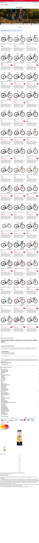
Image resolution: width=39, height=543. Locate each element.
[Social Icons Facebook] (19, 456)
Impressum (3, 399)
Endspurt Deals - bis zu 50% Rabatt (19, 0)
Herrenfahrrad (3, 405)
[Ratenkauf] (32, 420)
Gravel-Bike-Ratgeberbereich (15, 349)
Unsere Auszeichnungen (5, 389)
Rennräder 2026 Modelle (5, 411)
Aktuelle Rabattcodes (4, 390)
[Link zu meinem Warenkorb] (37, 4)
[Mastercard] (25, 420)
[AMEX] (28, 420)
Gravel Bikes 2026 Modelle (5, 410)
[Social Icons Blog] (19, 470)
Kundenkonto (3, 375)
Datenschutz (3, 396)
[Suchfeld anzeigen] (33, 4)
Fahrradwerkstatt (3, 378)
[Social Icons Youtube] (19, 460)
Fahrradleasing (3, 372)
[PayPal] (12, 420)
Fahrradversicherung (4, 392)
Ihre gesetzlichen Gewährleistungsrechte (6, 338)
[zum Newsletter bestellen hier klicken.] (2, 358)
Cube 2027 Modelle (4, 406)
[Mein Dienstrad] (21, 418)
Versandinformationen (4, 370)
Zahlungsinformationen (4, 371)
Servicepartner (3, 379)
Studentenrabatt (3, 385)
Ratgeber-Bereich (3, 383)
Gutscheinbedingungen (4, 401)
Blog (1, 382)
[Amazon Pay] (17, 420)
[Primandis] (30, 418)
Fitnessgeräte (3, 412)
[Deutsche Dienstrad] (16, 418)
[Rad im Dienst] (34, 418)
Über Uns (2, 381)
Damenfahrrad (3, 404)
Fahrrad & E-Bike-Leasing (5, 394)
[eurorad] (8, 420)
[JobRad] (3, 418)
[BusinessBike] (11, 418)
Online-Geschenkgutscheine (5, 384)
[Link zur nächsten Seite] (2, 336)
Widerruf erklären (3, 400)
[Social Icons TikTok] (19, 467)
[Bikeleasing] (7, 418)
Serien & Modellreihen (4, 413)
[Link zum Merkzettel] (35, 4)
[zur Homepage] (5, 4)
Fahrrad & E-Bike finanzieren (5, 393)
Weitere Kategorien (4, 414)
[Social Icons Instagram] (19, 463)
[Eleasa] (26, 418)
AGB (1, 395)
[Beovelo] (2, 420)
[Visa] (21, 420)
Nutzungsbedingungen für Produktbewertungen (8, 402)
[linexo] (5, 420)
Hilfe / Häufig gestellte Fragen (5, 374)
